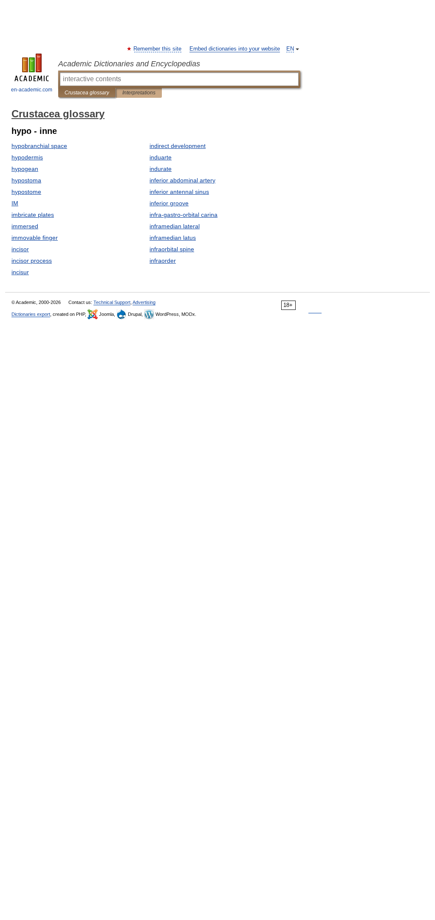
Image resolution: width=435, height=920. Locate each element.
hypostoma (26, 180)
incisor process (31, 260)
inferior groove (169, 203)
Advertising (144, 302)
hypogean (24, 168)
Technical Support (111, 302)
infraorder (163, 260)
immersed (24, 226)
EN (290, 49)
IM (14, 203)
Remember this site (157, 49)
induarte (161, 157)
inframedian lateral (175, 226)
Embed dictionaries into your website (234, 49)
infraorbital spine (172, 249)
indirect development (178, 145)
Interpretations (138, 93)
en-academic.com (31, 90)
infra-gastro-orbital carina (184, 214)
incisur (20, 272)
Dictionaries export (30, 314)
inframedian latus (173, 237)
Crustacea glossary (87, 93)
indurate (161, 168)
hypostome (26, 191)
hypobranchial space (39, 145)
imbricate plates (32, 214)
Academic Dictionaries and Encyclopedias (129, 64)
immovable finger (34, 237)
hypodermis (27, 157)
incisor (20, 249)
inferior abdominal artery (182, 180)
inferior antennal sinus (179, 191)
